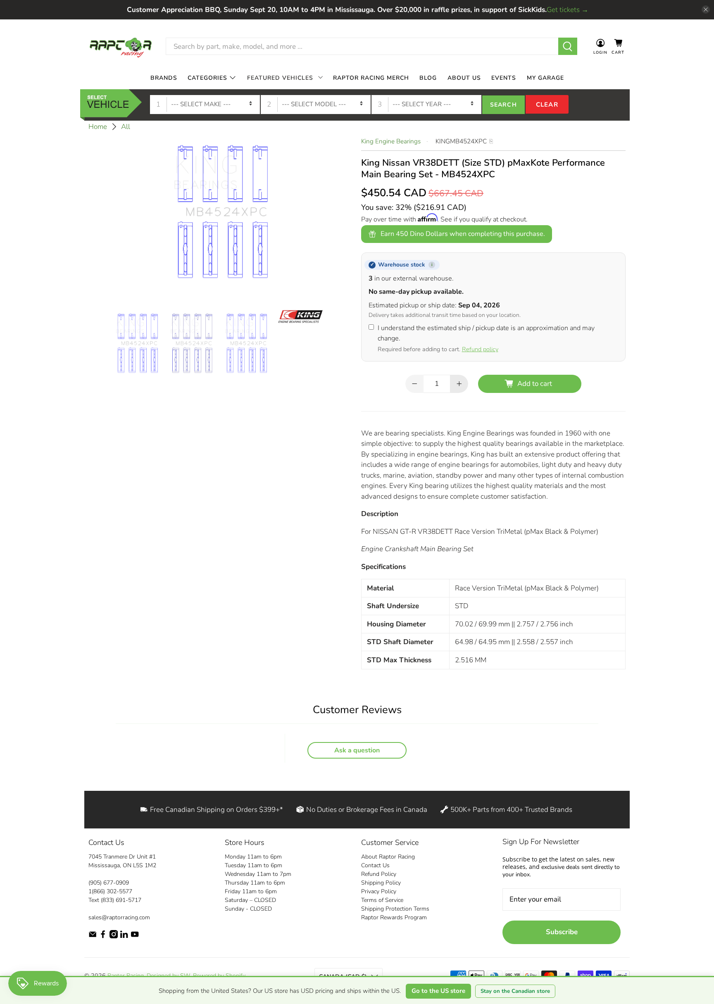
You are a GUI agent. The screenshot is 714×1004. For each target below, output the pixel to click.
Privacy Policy (378, 891)
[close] (706, 9)
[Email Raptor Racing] (92, 936)
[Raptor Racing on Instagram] (113, 936)
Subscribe (562, 932)
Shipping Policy (381, 883)
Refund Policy (378, 874)
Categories (207, 77)
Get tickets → (567, 9)
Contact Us (375, 865)
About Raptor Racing (388, 857)
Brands (163, 77)
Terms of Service (382, 900)
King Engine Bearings (391, 141)
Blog (428, 77)
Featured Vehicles (280, 77)
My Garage (545, 77)
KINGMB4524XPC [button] (461, 141)
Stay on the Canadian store (515, 991)
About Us (464, 77)
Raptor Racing (125, 976)
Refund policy (480, 349)
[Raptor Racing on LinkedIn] (124, 936)
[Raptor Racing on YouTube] (135, 936)
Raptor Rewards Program (394, 917)
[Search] (568, 46)
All (125, 126)
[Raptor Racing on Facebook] (103, 936)
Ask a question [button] (357, 750)
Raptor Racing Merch (371, 77)
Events (503, 77)
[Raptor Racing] (121, 46)
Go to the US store (438, 991)
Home (97, 126)
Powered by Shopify (219, 976)
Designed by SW (168, 976)
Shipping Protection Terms (395, 909)
